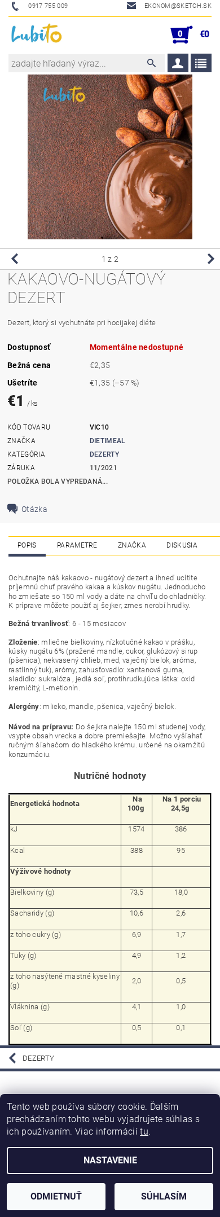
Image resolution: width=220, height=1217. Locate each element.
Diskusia (181, 545)
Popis (27, 545)
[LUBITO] (37, 35)
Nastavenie (110, 1160)
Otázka (34, 509)
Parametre (77, 545)
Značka (132, 545)
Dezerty (104, 454)
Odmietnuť (56, 1196)
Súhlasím (164, 1196)
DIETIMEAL (108, 441)
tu (144, 1131)
